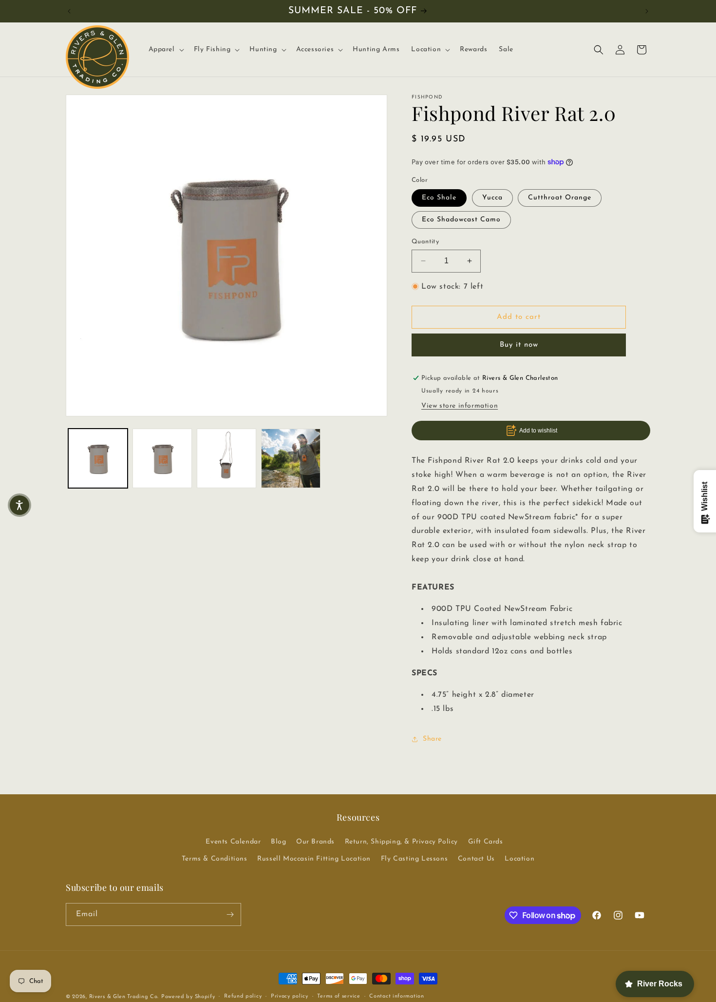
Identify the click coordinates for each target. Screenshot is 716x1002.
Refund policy (243, 996)
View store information (459, 406)
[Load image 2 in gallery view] (162, 458)
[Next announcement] (647, 11)
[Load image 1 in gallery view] (98, 458)
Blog (278, 841)
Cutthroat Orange (559, 197)
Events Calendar (233, 841)
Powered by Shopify (188, 997)
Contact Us (476, 859)
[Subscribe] (230, 914)
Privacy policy (289, 996)
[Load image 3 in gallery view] (226, 458)
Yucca (492, 197)
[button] (165, 49)
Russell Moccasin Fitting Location (314, 859)
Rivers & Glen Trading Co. (124, 997)
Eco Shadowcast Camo (461, 219)
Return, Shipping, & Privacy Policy (401, 841)
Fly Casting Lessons (414, 859)
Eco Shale (439, 197)
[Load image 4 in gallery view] (290, 458)
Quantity (425, 241)
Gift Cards (485, 841)
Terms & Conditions (214, 859)
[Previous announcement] (69, 11)
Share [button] (432, 739)
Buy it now (519, 345)
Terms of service (338, 996)
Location (519, 859)
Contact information (396, 996)
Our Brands (315, 841)
